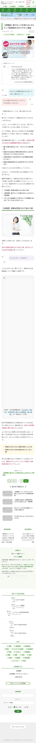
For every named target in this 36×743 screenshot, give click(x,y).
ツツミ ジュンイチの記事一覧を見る (24, 82)
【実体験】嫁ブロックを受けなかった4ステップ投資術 (18, 474)
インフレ (15, 661)
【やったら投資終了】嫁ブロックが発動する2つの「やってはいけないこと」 (18, 199)
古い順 (26, 707)
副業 (9, 655)
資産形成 (22, 6)
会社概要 (18, 671)
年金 (24, 661)
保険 (16, 655)
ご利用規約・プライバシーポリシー (18, 674)
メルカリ (18, 652)
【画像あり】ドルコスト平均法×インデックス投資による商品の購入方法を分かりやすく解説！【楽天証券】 (8, 538)
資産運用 (13, 6)
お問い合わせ (18, 677)
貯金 (10, 652)
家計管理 (27, 658)
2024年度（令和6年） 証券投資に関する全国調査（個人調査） (18, 412)
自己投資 (30, 649)
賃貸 (23, 655)
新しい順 (18, 707)
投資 (6, 6)
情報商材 (27, 652)
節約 (29, 6)
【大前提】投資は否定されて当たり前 (16, 190)
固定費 (18, 658)
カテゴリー (18, 699)
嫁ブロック (20, 34)
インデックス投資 (9, 34)
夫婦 (30, 655)
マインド (31, 31)
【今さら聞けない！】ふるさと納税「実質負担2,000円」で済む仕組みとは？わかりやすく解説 (27, 538)
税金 (10, 658)
